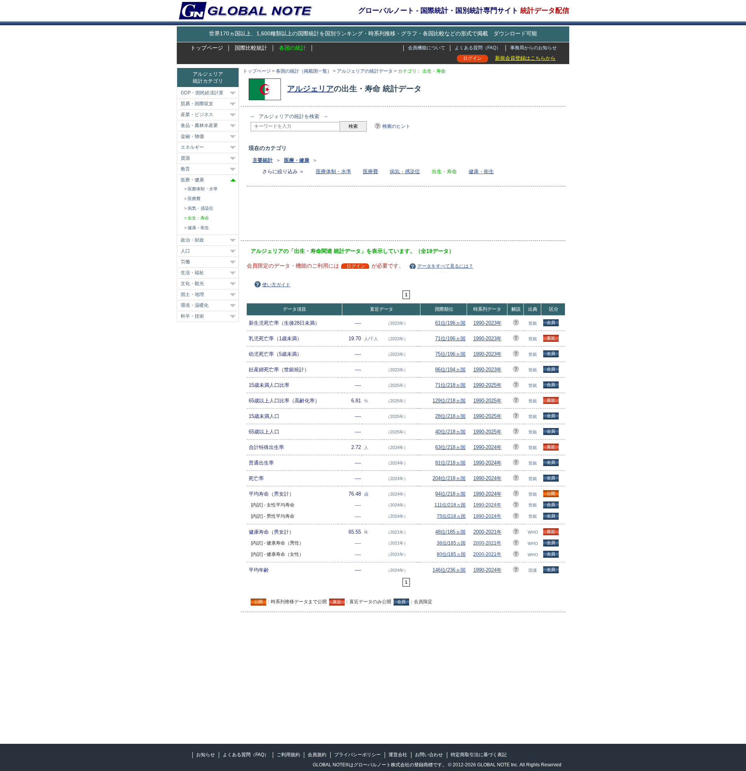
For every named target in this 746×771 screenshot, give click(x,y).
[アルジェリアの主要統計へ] (267, 88)
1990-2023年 (487, 323)
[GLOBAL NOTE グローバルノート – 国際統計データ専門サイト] (246, 18)
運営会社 (398, 754)
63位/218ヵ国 (450, 447)
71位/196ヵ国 (450, 338)
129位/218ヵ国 (448, 401)
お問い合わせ (429, 754)
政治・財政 (192, 240)
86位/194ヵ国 (450, 369)
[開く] (233, 93)
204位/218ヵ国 (448, 478)
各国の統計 (292, 48)
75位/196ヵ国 (450, 354)
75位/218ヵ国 (451, 516)
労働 (185, 262)
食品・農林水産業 (199, 125)
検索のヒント (396, 126)
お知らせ (205, 754)
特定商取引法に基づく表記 (479, 754)
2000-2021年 (487, 532)
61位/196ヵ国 (450, 323)
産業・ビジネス (197, 114)
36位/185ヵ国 (451, 543)
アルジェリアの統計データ (365, 71)
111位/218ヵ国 (449, 505)
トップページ (206, 48)
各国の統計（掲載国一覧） (304, 71)
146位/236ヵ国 (448, 570)
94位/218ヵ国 (450, 494)
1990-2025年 (487, 385)
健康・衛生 (481, 171)
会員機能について (426, 47)
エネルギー (192, 147)
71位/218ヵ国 (450, 385)
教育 (185, 169)
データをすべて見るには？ (445, 266)
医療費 (370, 171)
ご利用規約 (288, 754)
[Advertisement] (392, 215)
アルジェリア (310, 88)
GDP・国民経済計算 (202, 93)
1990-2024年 (487, 447)
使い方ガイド (276, 284)
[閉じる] (233, 180)
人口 (185, 251)
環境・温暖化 (195, 305)
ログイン (472, 58)
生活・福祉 (192, 272)
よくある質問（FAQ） (478, 47)
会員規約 (317, 754)
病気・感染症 (405, 171)
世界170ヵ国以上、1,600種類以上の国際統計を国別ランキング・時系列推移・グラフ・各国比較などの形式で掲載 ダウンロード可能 (373, 33)
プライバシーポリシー (357, 754)
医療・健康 (296, 160)
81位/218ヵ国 (450, 463)
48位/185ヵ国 (450, 532)
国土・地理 (192, 294)
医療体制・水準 (333, 171)
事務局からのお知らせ (533, 47)
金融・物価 (192, 136)
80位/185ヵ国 (451, 554)
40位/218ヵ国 (450, 432)
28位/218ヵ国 (450, 416)
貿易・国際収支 (197, 103)
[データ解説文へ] (516, 324)
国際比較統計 (251, 48)
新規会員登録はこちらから (525, 58)
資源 (185, 158)
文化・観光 (192, 283)
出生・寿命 (198, 218)
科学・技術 (192, 316)
